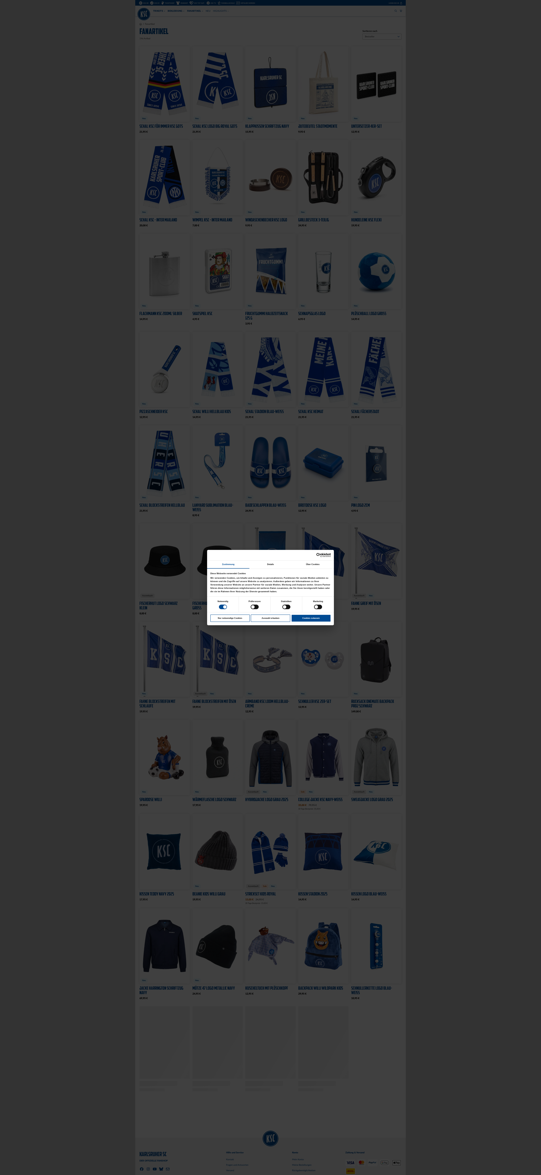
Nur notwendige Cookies (230, 618)
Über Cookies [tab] (313, 564)
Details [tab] (270, 564)
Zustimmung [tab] (228, 564)
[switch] (255, 607)
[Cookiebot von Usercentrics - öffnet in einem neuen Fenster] (318, 555)
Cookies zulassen (311, 618)
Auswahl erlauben (270, 618)
